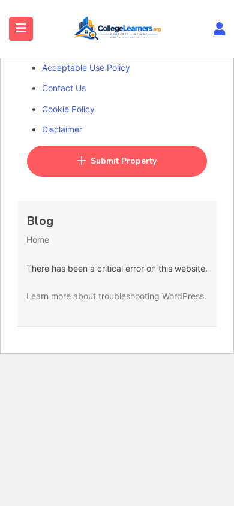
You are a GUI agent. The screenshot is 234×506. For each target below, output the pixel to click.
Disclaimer (62, 129)
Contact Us (64, 88)
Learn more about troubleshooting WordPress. (116, 296)
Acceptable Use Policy (86, 67)
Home (37, 239)
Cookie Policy (68, 109)
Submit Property (124, 161)
